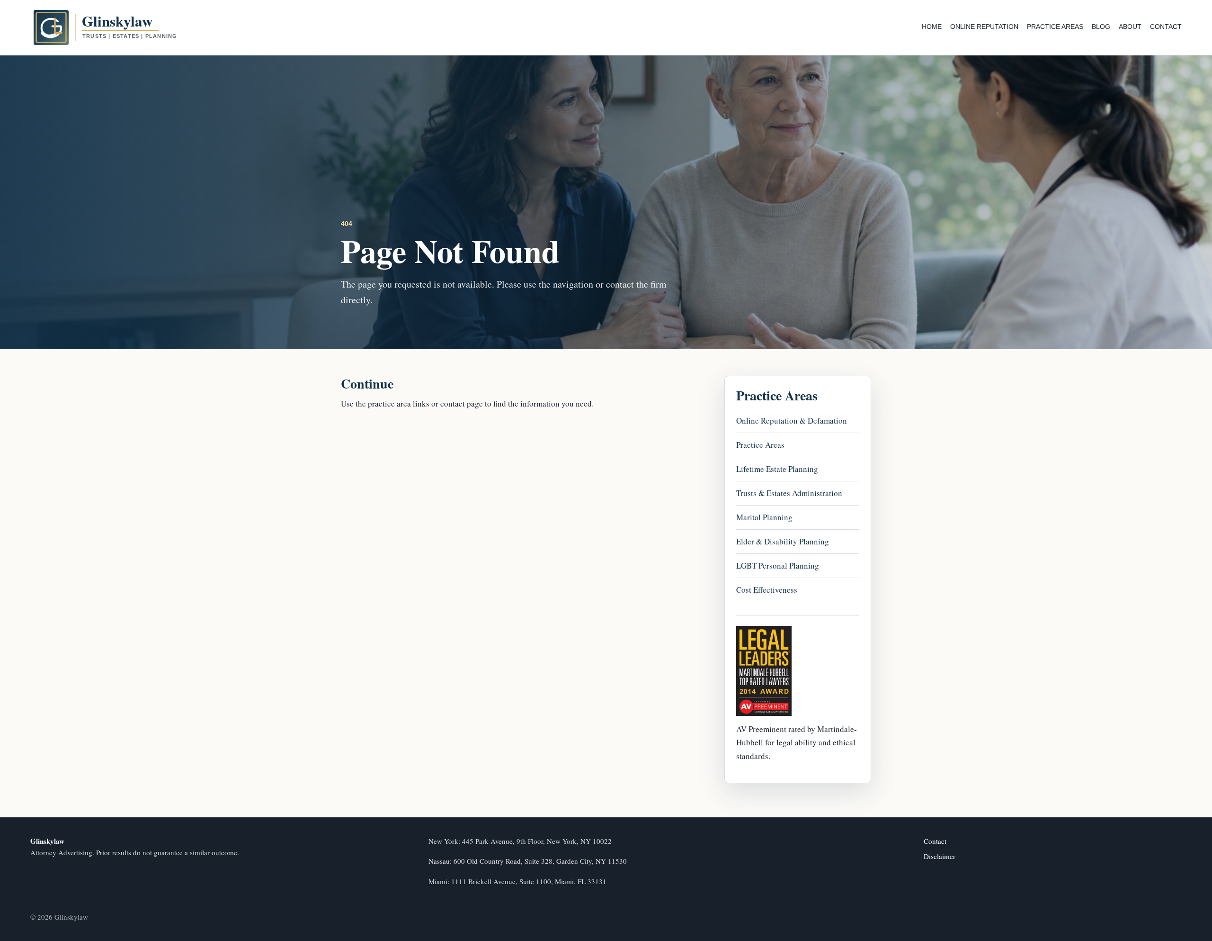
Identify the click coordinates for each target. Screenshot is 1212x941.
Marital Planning (764, 517)
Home (932, 26)
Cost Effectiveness (766, 589)
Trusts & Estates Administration (789, 493)
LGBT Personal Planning (777, 565)
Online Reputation (984, 26)
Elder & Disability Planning (782, 541)
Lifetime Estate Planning (777, 468)
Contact (1166, 26)
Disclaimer (939, 856)
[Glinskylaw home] (122, 27)
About (1130, 26)
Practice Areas (1055, 26)
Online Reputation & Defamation (791, 420)
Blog (1101, 26)
